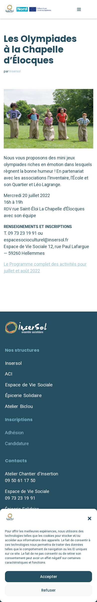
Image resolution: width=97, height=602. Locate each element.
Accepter (48, 576)
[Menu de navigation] (79, 9)
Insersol (15, 71)
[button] (89, 518)
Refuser (48, 590)
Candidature (17, 443)
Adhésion (14, 432)
